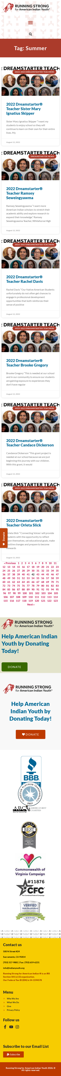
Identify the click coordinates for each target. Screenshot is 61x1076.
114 (55, 596)
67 (37, 581)
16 (23, 566)
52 (23, 578)
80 (42, 585)
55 (37, 578)
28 (23, 570)
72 (4, 585)
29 (28, 570)
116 (12, 600)
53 (28, 578)
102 (37, 593)
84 (4, 589)
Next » (31, 604)
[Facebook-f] (5, 1027)
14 (13, 566)
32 (42, 570)
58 (52, 578)
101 (31, 593)
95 (57, 589)
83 (57, 585)
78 (33, 585)
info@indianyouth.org (13, 968)
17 (28, 566)
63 (18, 581)
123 (55, 600)
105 (56, 593)
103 (43, 593)
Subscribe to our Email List (26, 1046)
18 (33, 566)
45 (47, 574)
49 (8, 578)
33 (47, 570)
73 (8, 585)
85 (8, 589)
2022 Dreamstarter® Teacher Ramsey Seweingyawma (24, 193)
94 (52, 589)
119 (30, 600)
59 (57, 578)
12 (4, 566)
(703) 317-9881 (10, 962)
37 (8, 574)
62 (13, 581)
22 (52, 566)
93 (47, 589)
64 (23, 581)
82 (52, 585)
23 (57, 566)
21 (47, 566)
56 (42, 578)
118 (24, 600)
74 (13, 585)
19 (37, 566)
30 (33, 570)
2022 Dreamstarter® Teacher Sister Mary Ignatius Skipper (24, 108)
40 (23, 574)
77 (28, 585)
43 (37, 574)
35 (57, 570)
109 (24, 596)
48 (4, 578)
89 (28, 589)
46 (52, 574)
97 (9, 593)
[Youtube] (11, 1027)
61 (8, 581)
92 (42, 589)
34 (52, 570)
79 (37, 585)
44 (42, 574)
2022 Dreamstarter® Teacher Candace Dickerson (30, 442)
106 (5, 596)
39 (18, 574)
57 (47, 578)
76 (23, 585)
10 (50, 563)
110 (30, 596)
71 (57, 581)
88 (23, 589)
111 (37, 596)
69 (47, 581)
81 (47, 585)
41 (28, 574)
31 (37, 570)
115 (5, 600)
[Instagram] (17, 1027)
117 (18, 600)
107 (12, 596)
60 (4, 581)
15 (18, 566)
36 (4, 574)
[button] (30, 22)
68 (42, 581)
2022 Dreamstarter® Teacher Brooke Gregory (27, 362)
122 (49, 600)
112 (43, 596)
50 (13, 578)
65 (28, 581)
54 (33, 578)
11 (55, 563)
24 (4, 570)
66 (33, 581)
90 (33, 589)
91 (37, 589)
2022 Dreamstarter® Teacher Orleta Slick (24, 522)
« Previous (10, 563)
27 (18, 570)
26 (13, 570)
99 (19, 593)
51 (18, 578)
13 (8, 566)
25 (8, 570)
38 (13, 574)
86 (13, 589)
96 (4, 593)
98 (14, 593)
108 (18, 596)
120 (37, 600)
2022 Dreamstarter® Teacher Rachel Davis (24, 279)
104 (50, 593)
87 (18, 589)
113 (49, 596)
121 (43, 600)
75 (18, 585)
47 (57, 574)
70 (52, 581)
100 (25, 593)
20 (42, 566)
